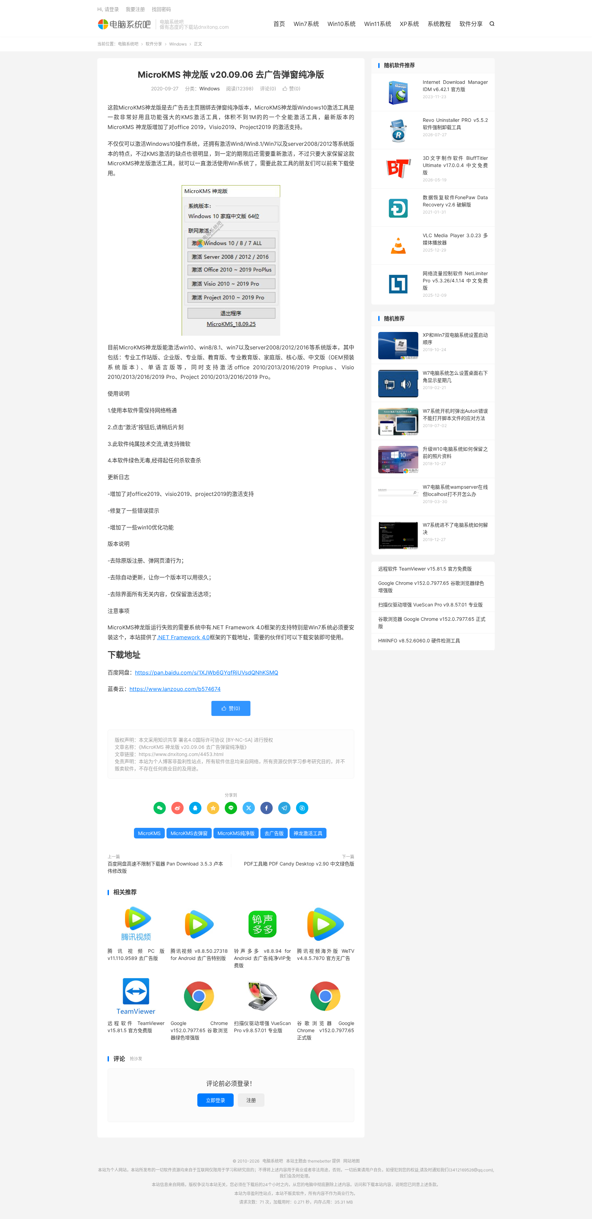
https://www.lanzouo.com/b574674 (175, 688)
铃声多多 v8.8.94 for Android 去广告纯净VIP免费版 (262, 958)
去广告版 (274, 833)
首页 (279, 24)
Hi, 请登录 (108, 9)
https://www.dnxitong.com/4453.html (181, 754)
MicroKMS (149, 833)
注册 (251, 1100)
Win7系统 (306, 24)
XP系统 (409, 24)
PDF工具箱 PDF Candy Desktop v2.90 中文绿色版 (299, 864)
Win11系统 (377, 24)
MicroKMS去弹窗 (189, 833)
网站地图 (351, 1161)
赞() (291, 88)
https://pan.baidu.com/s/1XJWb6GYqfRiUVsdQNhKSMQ (206, 672)
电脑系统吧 (124, 24)
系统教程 (439, 24)
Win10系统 (342, 24)
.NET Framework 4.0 (183, 637)
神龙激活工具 (308, 833)
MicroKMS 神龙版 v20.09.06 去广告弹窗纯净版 (231, 74)
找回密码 (161, 9)
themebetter (319, 1161)
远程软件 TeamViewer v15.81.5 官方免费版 (425, 569)
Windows (178, 44)
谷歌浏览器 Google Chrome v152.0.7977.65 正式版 (325, 1030)
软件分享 (471, 24)
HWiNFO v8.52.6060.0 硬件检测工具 (419, 640)
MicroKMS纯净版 (236, 833)
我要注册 (135, 9)
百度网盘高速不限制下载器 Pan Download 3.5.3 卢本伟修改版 (165, 867)
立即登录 (215, 1100)
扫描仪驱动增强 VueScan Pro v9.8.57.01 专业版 (430, 604)
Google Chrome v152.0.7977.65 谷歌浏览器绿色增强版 (199, 1030)
